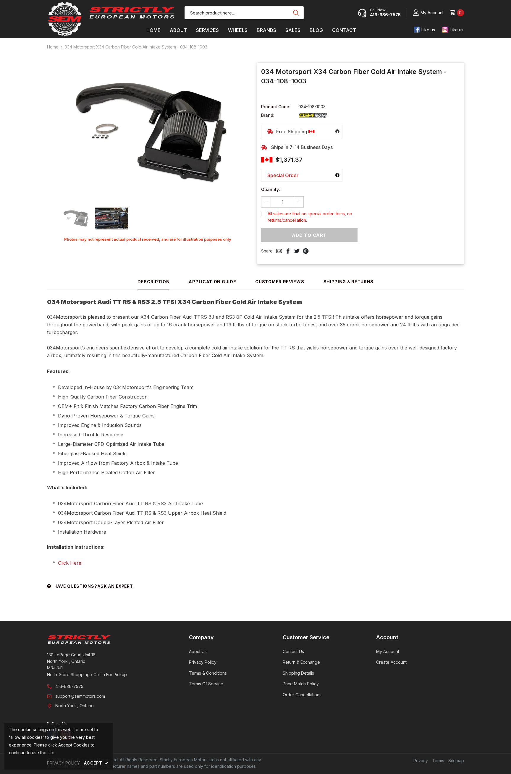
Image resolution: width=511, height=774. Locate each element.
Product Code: (275, 106)
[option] (147, 132)
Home (53, 46)
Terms (438, 760)
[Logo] (132, 13)
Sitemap (456, 760)
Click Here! (70, 563)
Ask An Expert (115, 586)
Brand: (267, 115)
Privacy (420, 760)
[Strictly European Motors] (110, 639)
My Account (432, 12)
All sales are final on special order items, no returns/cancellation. (310, 217)
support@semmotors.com (80, 696)
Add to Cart (309, 235)
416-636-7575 (69, 686)
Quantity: (270, 189)
